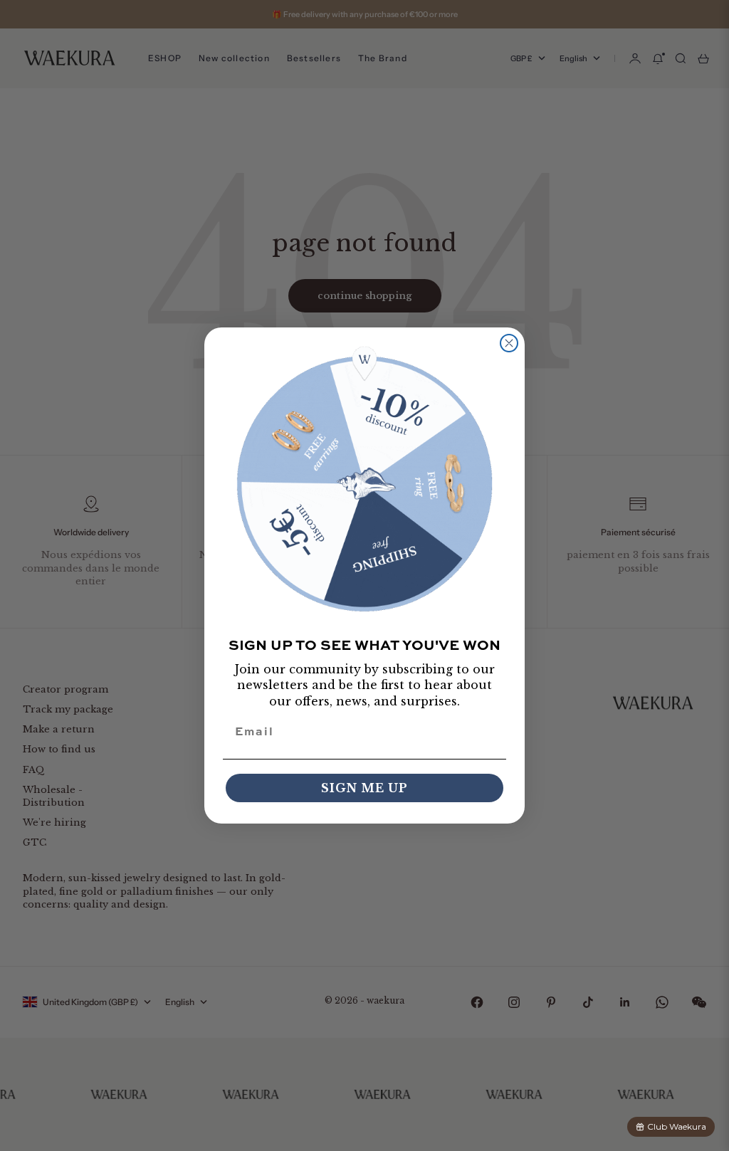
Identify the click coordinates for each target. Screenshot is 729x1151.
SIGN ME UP (364, 788)
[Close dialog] (509, 343)
